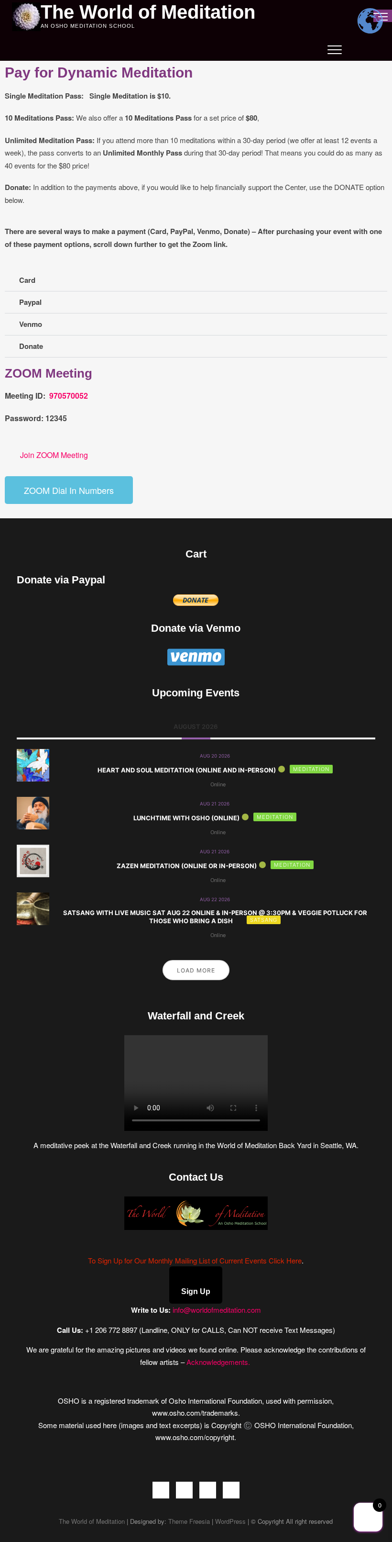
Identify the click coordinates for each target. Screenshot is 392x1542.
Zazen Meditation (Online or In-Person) (187, 866)
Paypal (30, 302)
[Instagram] (207, 1490)
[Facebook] (160, 1490)
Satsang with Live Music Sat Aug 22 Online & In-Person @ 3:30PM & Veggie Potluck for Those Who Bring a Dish (215, 917)
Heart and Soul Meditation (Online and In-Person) (187, 770)
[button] (196, 280)
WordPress (230, 1521)
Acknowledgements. (219, 1362)
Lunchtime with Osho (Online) (186, 818)
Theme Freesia (189, 1521)
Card (27, 280)
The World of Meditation (148, 12)
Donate (31, 346)
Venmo (30, 324)
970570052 (67, 395)
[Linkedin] (231, 1490)
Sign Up (195, 1291)
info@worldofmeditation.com (217, 1310)
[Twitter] (184, 1490)
